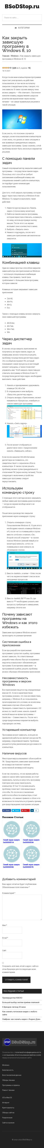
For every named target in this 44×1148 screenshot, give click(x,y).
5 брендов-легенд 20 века (14, 1007)
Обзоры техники (8, 1080)
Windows (15, 56)
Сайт (4, 950)
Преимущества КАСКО (12, 998)
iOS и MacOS (7, 1098)
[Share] (32, 810)
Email (5, 938)
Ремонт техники (8, 1090)
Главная (5, 56)
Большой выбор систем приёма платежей (20, 1002)
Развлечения (7, 1118)
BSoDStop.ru (22, 6)
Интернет (5, 1103)
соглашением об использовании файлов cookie (22, 1055)
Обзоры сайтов (8, 1113)
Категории (24, 28)
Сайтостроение (8, 1123)
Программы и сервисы (11, 1085)
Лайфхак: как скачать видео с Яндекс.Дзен (21, 1019)
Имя (4, 925)
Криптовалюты (8, 1108)
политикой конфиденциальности (28, 1052)
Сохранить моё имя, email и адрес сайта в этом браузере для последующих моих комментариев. (20, 969)
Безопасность (7, 1070)
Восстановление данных (11, 1075)
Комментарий (8, 893)
